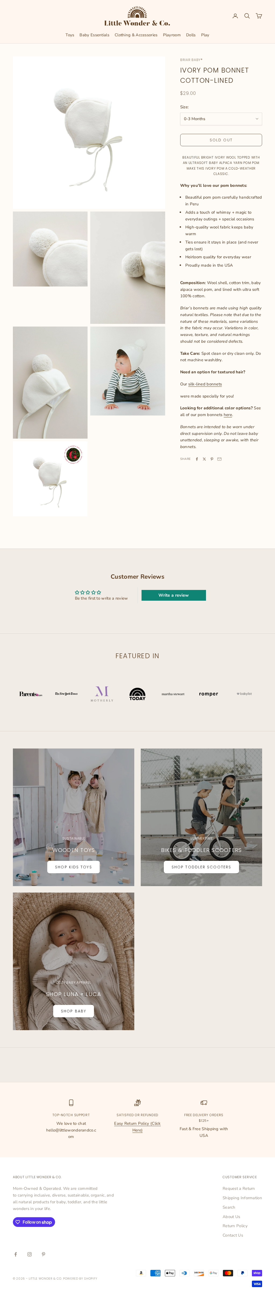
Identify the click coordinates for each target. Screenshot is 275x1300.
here (228, 414)
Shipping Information (242, 1198)
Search (229, 1207)
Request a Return (239, 1188)
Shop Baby (73, 1011)
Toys (70, 35)
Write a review (173, 595)
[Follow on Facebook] (15, 1254)
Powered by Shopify (80, 1278)
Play (205, 35)
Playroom (172, 35)
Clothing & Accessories (136, 35)
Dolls (191, 35)
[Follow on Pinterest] (43, 1254)
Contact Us (233, 1235)
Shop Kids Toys (73, 867)
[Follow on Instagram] (29, 1254)
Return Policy (235, 1226)
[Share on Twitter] (204, 459)
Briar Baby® (191, 60)
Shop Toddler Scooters (201, 867)
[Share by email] (219, 459)
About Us (231, 1216)
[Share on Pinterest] (212, 459)
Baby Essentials (94, 35)
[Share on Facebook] (197, 459)
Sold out (221, 140)
